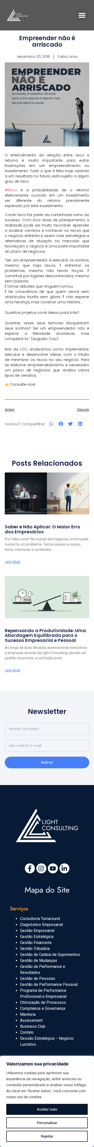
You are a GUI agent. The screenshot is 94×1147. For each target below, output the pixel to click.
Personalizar (47, 1123)
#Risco (11, 190)
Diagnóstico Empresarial (41, 924)
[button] (81, 15)
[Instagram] (41, 868)
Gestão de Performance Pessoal (49, 984)
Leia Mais (12, 562)
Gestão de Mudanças (38, 960)
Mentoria (28, 1014)
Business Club (32, 1026)
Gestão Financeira (35, 942)
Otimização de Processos (43, 1002)
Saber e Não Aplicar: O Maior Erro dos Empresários (42, 529)
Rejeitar (47, 1136)
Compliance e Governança (42, 1008)
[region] (47, 1101)
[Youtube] (53, 868)
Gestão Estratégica (36, 936)
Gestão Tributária (35, 948)
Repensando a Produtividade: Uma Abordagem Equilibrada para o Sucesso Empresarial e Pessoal (45, 635)
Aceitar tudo (47, 1109)
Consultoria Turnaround (40, 918)
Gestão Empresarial (37, 930)
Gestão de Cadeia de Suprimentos (50, 954)
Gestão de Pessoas (37, 978)
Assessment (31, 1020)
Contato (27, 1032)
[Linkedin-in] (64, 868)
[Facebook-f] (30, 868)
